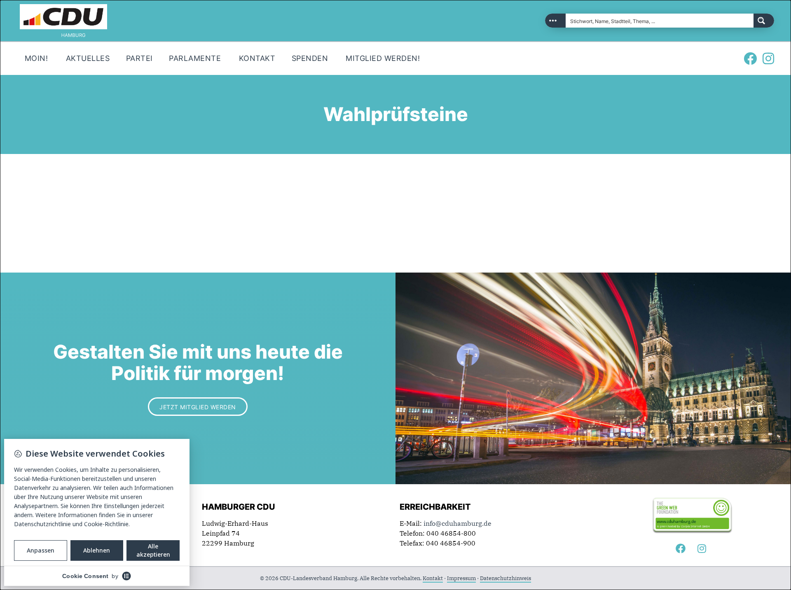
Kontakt (433, 578)
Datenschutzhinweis (505, 578)
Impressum (461, 578)
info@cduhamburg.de (457, 523)
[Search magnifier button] (764, 21)
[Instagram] (768, 58)
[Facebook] (750, 58)
